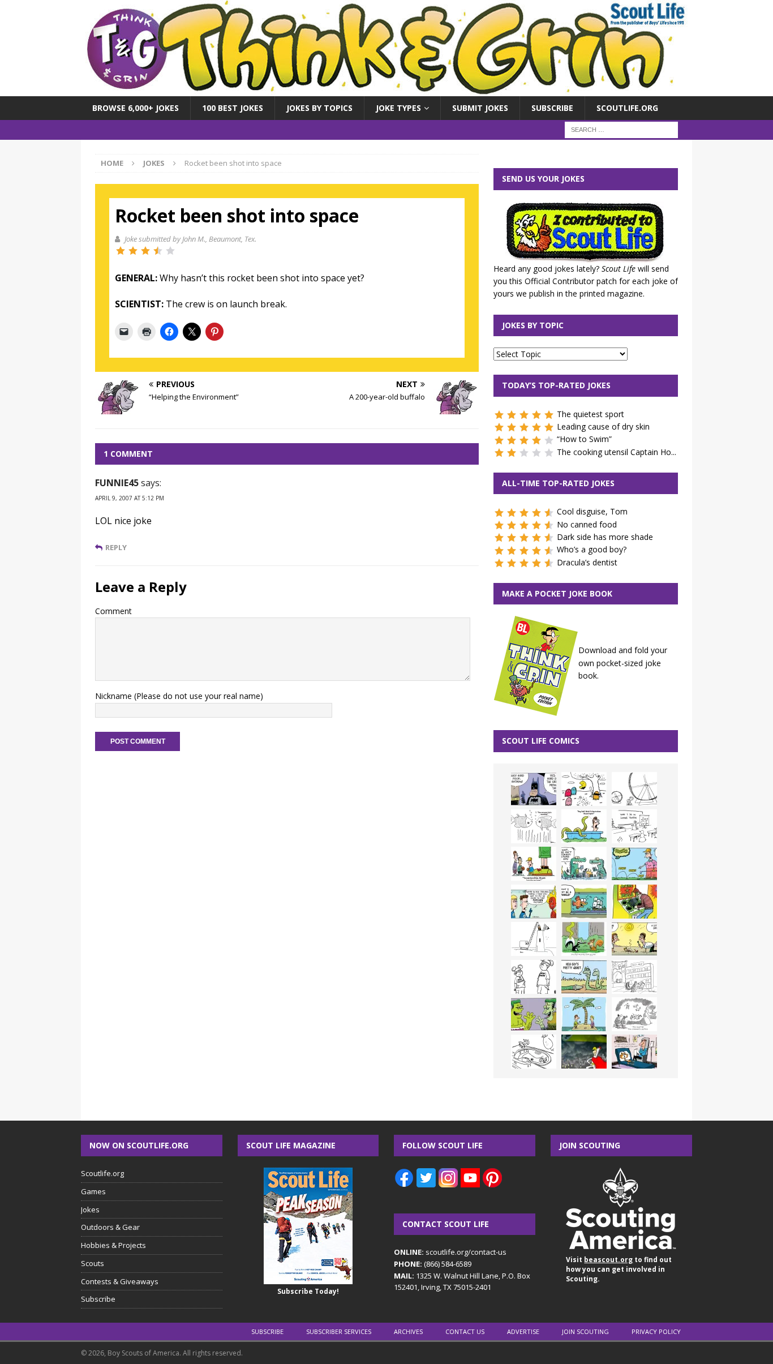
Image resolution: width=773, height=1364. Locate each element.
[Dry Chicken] (634, 939)
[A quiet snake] (584, 977)
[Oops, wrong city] (584, 864)
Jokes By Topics (319, 107)
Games (93, 1191)
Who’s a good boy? (591, 549)
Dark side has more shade (605, 536)
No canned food (587, 524)
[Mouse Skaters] (533, 1052)
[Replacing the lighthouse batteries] (533, 939)
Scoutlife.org (627, 107)
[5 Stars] (170, 250)
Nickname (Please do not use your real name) (179, 695)
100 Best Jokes (232, 107)
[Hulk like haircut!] (533, 1014)
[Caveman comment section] (634, 1014)
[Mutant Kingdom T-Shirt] (533, 977)
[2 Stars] (133, 250)
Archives (408, 1331)
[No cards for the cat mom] (634, 1052)
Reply (116, 547)
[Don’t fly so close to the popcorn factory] (533, 902)
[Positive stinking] (634, 977)
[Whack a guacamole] (634, 902)
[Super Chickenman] (584, 1052)
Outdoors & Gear (110, 1227)
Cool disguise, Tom (592, 511)
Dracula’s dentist (587, 562)
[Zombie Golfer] (634, 864)
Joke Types (398, 107)
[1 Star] (120, 250)
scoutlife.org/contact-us (450, 1252)
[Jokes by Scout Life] (386, 89)
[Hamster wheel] (634, 789)
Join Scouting (585, 1331)
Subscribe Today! (308, 1291)
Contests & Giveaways (119, 1281)
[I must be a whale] (584, 902)
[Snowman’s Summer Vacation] (634, 826)
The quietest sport (590, 414)
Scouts (92, 1263)
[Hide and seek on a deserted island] (584, 1014)
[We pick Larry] (533, 864)
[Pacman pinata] (584, 789)
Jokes (90, 1209)
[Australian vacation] (533, 826)
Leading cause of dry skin (603, 426)
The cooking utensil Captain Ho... (616, 452)
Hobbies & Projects (113, 1245)
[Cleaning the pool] (584, 826)
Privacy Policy (656, 1331)
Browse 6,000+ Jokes (135, 107)
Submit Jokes (480, 107)
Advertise (523, 1331)
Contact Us (464, 1331)
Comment (113, 611)
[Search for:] (621, 129)
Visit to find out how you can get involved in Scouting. (619, 1269)
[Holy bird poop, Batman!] (533, 789)
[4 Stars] (158, 250)
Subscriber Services (338, 1331)
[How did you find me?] (584, 939)
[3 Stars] (145, 250)
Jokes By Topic (533, 325)
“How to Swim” (584, 439)
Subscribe (552, 107)
